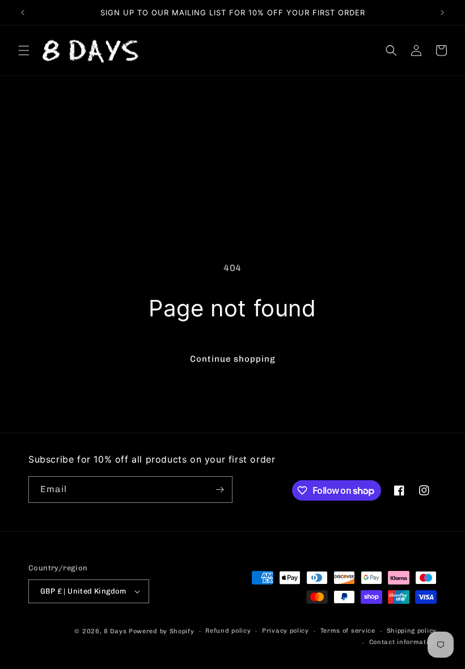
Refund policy (228, 630)
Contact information (403, 642)
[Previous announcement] (22, 12)
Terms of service (347, 630)
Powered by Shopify (162, 631)
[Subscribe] (219, 489)
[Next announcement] (442, 12)
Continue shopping (233, 359)
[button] (23, 50)
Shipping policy (412, 630)
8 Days (115, 631)
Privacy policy (285, 630)
